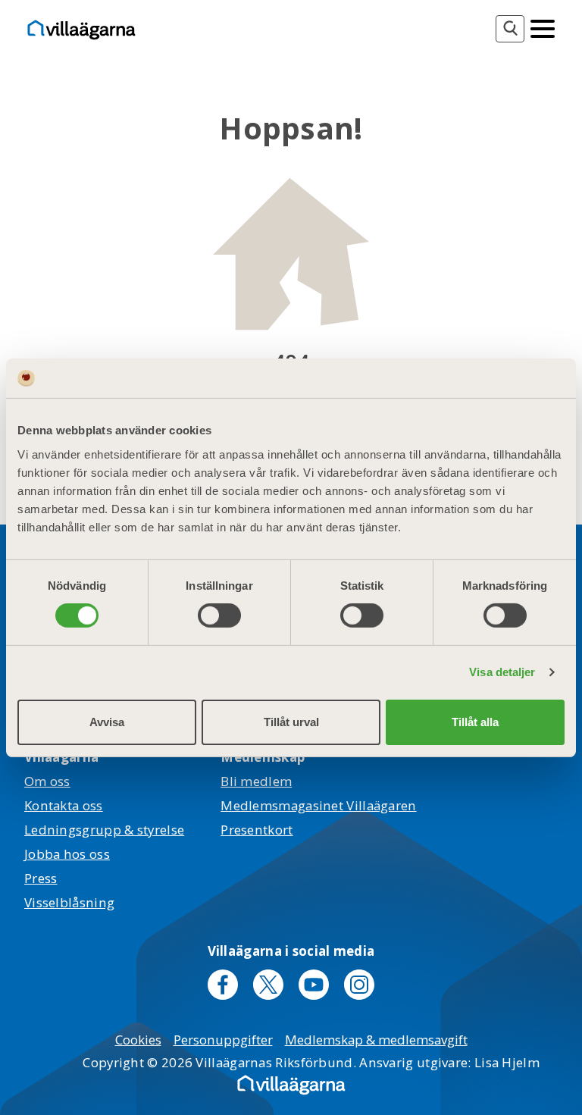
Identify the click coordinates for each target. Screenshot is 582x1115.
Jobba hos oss (67, 854)
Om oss (47, 781)
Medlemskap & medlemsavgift (376, 1039)
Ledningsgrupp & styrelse (104, 829)
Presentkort (257, 829)
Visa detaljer (502, 672)
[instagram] (359, 984)
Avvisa (106, 722)
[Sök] (510, 28)
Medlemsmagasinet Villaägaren (318, 805)
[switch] (219, 615)
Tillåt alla (475, 722)
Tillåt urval (291, 722)
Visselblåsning (69, 902)
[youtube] (314, 984)
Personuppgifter (223, 1039)
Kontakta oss (63, 805)
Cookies (138, 1039)
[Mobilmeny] (542, 27)
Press (41, 878)
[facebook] (223, 984)
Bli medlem (256, 781)
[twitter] (268, 984)
